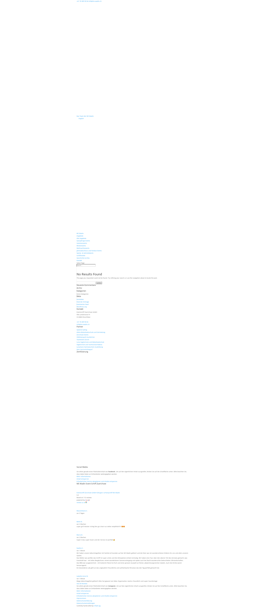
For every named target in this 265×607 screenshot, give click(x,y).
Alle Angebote (81, 238)
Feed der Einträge (83, 302)
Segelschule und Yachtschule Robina (89, 345)
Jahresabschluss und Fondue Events (89, 251)
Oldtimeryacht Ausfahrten (86, 337)
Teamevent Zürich (83, 340)
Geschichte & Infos (83, 258)
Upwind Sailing (82, 330)
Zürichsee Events (82, 335)
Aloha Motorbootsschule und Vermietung (91, 332)
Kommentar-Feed (83, 304)
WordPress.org (82, 307)
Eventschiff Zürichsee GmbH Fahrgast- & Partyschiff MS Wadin (98, 493)
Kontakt (79, 260)
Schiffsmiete (81, 255)
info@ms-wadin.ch (83, 324)
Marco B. (80, 535)
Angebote (80, 236)
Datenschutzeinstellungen (86, 603)
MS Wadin (80, 233)
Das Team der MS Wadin (85, 116)
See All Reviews (82, 584)
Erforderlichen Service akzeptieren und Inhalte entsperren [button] (97, 481)
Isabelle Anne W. (82, 576)
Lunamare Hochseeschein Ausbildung (90, 347)
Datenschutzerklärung (84, 601)
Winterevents (81, 246)
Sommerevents (82, 243)
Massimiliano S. (82, 511)
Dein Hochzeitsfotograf (84, 349)
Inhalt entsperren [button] (83, 479)
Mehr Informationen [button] (84, 476)
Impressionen (81, 598)
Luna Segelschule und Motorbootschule (90, 342)
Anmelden (80, 299)
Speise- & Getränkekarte (85, 253)
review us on (81, 502)
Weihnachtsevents (83, 248)
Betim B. (79, 522)
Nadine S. (80, 548)
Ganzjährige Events (83, 241)
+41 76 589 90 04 (82, 322)
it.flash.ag (97, 606)
